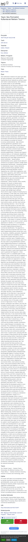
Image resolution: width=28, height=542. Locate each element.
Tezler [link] (9, 8)
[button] (5, 3)
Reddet (8, 539)
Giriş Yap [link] (19, 3)
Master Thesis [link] (4, 71)
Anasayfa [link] (3, 8)
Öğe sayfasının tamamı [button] (9, 517)
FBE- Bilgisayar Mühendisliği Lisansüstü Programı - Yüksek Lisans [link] (10, 11)
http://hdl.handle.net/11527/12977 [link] (10, 507)
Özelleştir (14, 539)
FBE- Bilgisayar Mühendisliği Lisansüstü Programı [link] (10, 10)
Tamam (3, 539)
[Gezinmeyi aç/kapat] (25, 3)
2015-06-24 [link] (4, 42)
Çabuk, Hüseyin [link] (5, 48)
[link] (14, 38)
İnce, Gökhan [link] (4, 53)
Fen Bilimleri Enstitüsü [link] (19, 8)
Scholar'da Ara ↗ (14, 528)
